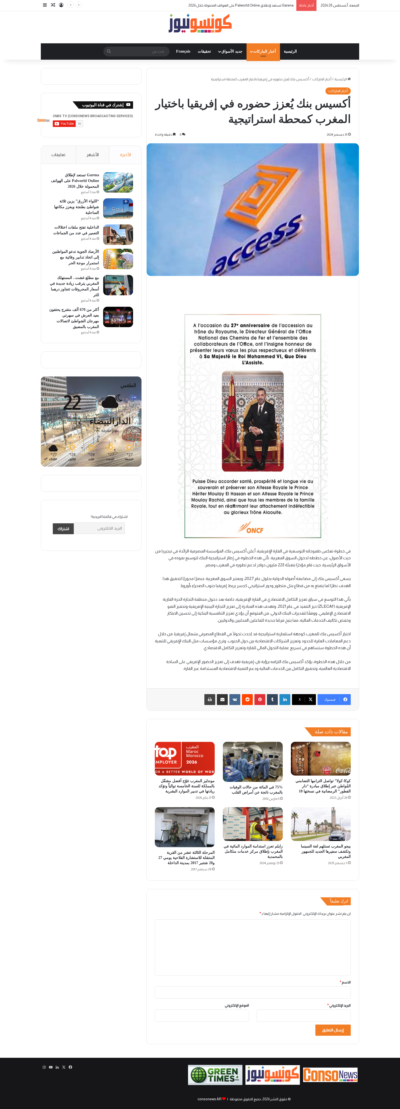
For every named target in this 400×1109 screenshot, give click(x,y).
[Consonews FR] (330, 1081)
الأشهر (93, 154)
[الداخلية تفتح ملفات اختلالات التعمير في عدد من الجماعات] (118, 234)
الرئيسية (290, 51)
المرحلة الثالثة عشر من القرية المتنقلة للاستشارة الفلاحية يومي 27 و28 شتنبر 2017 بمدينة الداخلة (186, 857)
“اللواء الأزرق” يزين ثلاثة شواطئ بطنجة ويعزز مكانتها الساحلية (250, 5)
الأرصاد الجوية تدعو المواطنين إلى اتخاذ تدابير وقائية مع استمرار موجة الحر (75, 257)
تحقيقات (204, 51)
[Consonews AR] (272, 1083)
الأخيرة (125, 154)
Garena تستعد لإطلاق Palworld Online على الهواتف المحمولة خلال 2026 (75, 181)
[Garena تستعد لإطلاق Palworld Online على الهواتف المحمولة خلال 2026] (118, 182)
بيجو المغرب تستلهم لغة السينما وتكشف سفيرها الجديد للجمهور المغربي (326, 851)
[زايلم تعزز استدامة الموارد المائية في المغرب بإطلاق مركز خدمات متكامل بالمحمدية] (253, 824)
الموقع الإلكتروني (237, 1005)
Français (183, 51)
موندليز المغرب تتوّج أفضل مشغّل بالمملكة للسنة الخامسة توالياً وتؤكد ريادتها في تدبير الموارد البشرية (187, 786)
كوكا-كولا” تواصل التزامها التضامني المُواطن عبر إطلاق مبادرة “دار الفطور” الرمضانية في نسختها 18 (323, 786)
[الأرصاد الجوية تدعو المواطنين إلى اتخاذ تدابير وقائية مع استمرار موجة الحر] (118, 259)
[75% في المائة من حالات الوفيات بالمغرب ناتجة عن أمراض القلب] (253, 762)
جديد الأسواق (231, 51)
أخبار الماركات (264, 51)
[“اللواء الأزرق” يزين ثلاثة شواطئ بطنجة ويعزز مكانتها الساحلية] (118, 208)
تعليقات (58, 154)
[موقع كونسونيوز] (200, 24)
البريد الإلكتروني (339, 1005)
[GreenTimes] (215, 1084)
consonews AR (209, 1099)
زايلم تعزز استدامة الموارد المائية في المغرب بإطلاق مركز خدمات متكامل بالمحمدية (253, 851)
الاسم (345, 982)
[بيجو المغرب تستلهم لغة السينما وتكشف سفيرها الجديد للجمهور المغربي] (321, 824)
